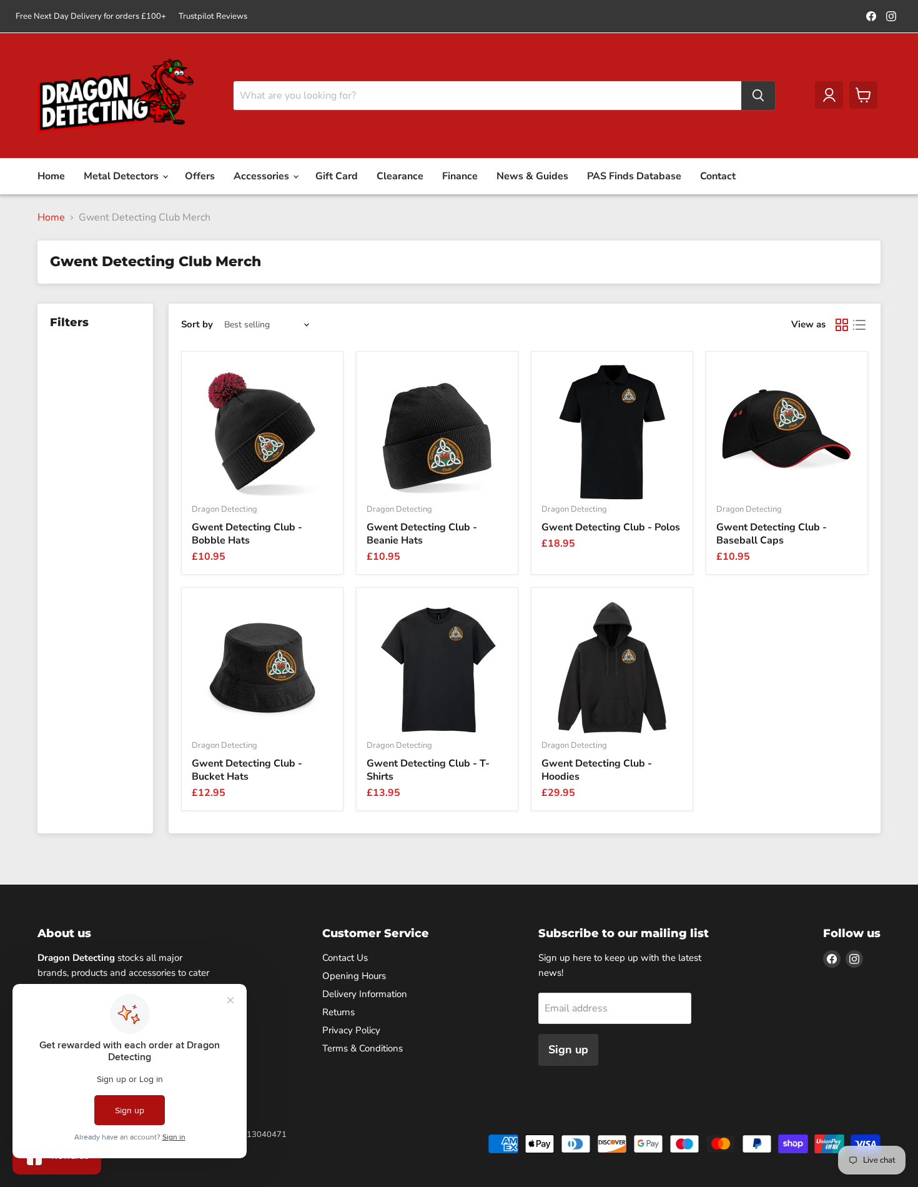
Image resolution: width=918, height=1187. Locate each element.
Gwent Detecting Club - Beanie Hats (422, 533)
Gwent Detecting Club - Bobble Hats (247, 533)
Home (51, 176)
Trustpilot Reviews (213, 16)
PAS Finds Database (634, 176)
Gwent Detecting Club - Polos (610, 527)
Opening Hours (354, 976)
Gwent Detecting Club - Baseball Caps (771, 533)
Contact (718, 176)
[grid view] (842, 325)
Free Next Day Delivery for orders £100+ (91, 16)
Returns (338, 1012)
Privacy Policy (351, 1030)
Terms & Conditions (362, 1048)
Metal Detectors (122, 176)
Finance (460, 176)
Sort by (197, 324)
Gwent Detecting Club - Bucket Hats (247, 770)
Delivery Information (364, 994)
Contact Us (345, 957)
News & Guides (532, 176)
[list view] (859, 325)
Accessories (263, 176)
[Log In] (829, 95)
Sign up (568, 1049)
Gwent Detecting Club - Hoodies (596, 770)
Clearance (400, 176)
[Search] (758, 95)
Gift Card (336, 176)
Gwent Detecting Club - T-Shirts (428, 770)
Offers (200, 176)
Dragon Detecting (224, 509)
